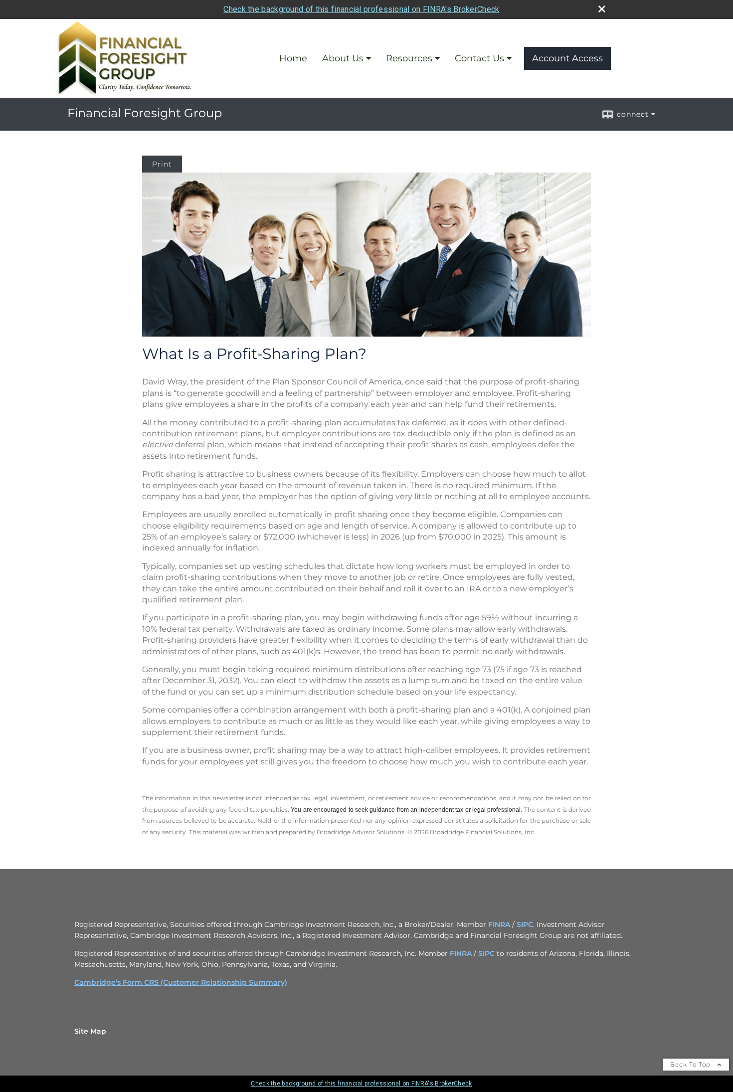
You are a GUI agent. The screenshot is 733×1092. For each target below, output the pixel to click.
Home (293, 58)
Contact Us (479, 58)
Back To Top (691, 1064)
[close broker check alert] (602, 9)
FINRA (499, 924)
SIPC (525, 924)
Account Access (567, 58)
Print (162, 164)
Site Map (90, 1031)
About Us (343, 58)
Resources (409, 58)
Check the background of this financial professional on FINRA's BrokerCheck (361, 9)
